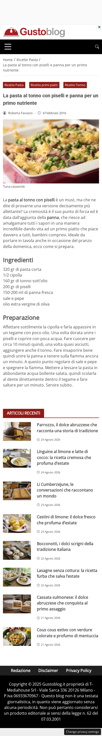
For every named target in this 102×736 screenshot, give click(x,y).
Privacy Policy (78, 670)
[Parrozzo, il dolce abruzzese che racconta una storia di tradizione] (17, 431)
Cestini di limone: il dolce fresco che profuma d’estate (66, 519)
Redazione (20, 670)
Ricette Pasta (14, 85)
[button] (97, 47)
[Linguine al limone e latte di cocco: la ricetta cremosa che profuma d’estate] (17, 458)
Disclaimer (48, 670)
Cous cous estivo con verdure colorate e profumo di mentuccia (67, 632)
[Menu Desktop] (8, 46)
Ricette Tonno (75, 85)
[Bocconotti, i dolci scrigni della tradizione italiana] (17, 550)
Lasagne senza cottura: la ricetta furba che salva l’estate (67, 573)
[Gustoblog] (34, 32)
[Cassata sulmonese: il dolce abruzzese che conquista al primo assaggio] (17, 604)
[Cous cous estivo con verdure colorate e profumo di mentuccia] (17, 636)
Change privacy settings (82, 732)
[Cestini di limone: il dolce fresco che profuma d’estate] (17, 523)
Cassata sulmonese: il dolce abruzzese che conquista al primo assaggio (62, 603)
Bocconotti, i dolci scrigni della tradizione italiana (65, 546)
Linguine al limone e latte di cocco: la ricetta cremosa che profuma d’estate (64, 457)
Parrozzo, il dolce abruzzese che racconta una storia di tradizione (67, 427)
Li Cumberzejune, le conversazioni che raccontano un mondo (65, 490)
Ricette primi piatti (44, 85)
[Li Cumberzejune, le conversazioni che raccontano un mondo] (17, 491)
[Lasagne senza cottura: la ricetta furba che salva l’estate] (17, 577)
